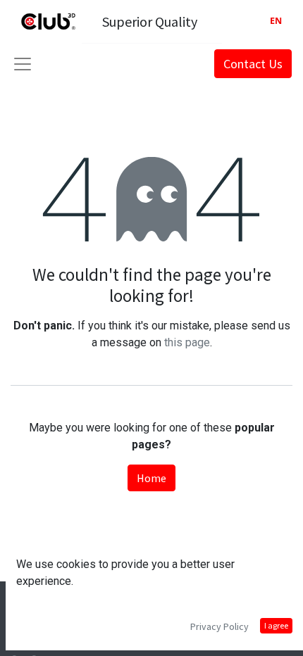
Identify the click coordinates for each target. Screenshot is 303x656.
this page (187, 342)
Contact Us (253, 64)
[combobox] (276, 21)
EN (276, 21)
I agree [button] (276, 625)
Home (151, 478)
